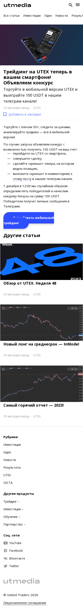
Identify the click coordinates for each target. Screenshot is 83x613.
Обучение (10, 516)
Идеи (48, 16)
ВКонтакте (17, 558)
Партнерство (13, 524)
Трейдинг (10, 501)
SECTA (8, 482)
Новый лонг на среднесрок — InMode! (41, 344)
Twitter (14, 566)
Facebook (16, 550)
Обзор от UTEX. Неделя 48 (29, 283)
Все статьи (11, 16)
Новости (61, 16)
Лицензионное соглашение (24, 603)
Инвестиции (32, 16)
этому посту (22, 179)
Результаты (12, 467)
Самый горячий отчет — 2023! (33, 405)
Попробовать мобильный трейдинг (28, 220)
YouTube (15, 543)
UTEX (7, 475)
